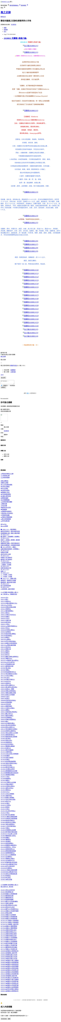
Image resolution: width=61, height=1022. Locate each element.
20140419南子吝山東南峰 (8, 814)
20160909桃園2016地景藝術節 (9, 916)
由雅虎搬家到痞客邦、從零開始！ (10, 549)
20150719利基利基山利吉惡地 (9, 862)
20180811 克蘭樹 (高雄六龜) (15, 38)
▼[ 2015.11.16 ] (5, 561)
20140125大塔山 (5, 809)
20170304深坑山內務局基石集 (9, 874)
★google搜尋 (4, 526)
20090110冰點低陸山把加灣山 (9, 712)
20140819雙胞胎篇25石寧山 (8, 835)
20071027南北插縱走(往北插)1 (9, 673)
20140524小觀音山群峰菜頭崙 (9, 816)
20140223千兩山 (5, 813)
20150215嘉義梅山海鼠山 (8, 858)
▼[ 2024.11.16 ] (5, 584)
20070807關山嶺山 (6, 668)
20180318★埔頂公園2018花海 (9, 956)
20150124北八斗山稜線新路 (8, 854)
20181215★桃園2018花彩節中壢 (9, 974)
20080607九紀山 (5, 696)
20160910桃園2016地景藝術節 (9, 918)
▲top (2, 374)
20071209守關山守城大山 (8, 679)
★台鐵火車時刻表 (6, 496)
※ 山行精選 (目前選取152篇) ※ (9, 592)
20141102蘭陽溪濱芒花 (7, 897)
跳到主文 (3, 16)
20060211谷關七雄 (6, 620)
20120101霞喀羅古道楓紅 (8, 774)
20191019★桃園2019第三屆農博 (9, 979)
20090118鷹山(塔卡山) (7, 713)
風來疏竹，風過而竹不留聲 (8, 580)
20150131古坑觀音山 (6, 856)
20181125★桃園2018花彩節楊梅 (9, 972)
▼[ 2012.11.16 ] (5, 541)
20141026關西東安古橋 (7, 895)
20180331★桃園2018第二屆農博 (9, 960)
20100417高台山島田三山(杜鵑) (9, 733)
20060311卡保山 (5, 624)
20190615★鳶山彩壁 (6, 879)
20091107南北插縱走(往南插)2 (9, 729)
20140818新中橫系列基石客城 (9, 832)
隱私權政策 (39, 1000)
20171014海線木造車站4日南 (9, 935)
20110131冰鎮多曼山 (6, 752)
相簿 (5, 27)
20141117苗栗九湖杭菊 (7, 903)
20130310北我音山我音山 (8, 786)
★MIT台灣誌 (4, 488)
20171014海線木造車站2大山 (9, 932)
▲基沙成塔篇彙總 (6, 519)
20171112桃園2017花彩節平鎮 (9, 945)
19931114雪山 (4, 599)
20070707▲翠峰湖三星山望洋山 (9, 660)
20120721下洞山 (5, 776)
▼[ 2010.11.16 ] (5, 534)
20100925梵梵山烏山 (6, 740)
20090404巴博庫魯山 (6, 717)
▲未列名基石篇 (5, 521)
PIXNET (18, 1000)
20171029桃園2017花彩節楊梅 (9, 937)
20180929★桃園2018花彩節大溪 (9, 970)
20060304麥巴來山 (6, 622)
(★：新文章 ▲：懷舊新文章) (9, 594)
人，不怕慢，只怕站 (6, 574)
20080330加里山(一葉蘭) (7, 689)
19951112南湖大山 (6, 601)
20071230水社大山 (6, 681)
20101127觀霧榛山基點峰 (8, 746)
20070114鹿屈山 (5, 651)
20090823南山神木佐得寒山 (8, 725)
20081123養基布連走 (6, 706)
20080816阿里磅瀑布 (6, 702)
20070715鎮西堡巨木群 (7, 666)
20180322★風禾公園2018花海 (9, 958)
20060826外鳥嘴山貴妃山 (8, 630)
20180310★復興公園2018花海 (9, 954)
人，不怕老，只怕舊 (6, 576)
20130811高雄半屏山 (6, 795)
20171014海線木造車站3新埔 (9, 934)
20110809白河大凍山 (6, 765)
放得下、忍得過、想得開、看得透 (10, 540)
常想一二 (3, 571)
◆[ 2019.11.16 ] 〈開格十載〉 (9, 578)
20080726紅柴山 (5, 698)
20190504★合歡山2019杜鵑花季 (9, 977)
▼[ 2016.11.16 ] (5, 566)
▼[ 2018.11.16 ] (5, 573)
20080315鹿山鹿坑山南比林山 (9, 687)
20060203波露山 (5, 616)
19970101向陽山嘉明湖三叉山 (9, 603)
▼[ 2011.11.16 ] (5, 538)
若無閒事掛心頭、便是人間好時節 (10, 533)
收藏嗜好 (13, 370)
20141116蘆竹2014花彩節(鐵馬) (9, 901)
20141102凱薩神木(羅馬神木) (9, 845)
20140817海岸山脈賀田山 (8, 824)
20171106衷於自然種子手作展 (9, 943)
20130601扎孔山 (5, 792)
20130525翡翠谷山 (6, 790)
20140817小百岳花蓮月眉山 (8, 826)
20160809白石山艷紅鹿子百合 (9, 872)
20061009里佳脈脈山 (6, 635)
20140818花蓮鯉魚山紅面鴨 (8, 830)
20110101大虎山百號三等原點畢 (9, 753)
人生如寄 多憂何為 (6, 562)
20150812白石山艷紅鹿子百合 (9, 864)
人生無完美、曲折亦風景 (8, 589)
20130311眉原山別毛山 (7, 788)
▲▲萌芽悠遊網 (5, 477)
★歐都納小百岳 (5, 492)
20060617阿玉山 (5, 628)
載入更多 (3, 377)
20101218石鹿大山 (6, 748)
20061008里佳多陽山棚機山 (8, 633)
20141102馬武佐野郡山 (7, 843)
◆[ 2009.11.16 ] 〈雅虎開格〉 (9, 529)
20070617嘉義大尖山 (6, 658)
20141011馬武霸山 (6, 841)
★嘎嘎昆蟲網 (4, 498)
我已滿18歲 (4, 1018)
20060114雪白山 (5, 612)
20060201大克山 (5, 618)
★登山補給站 (4, 481)
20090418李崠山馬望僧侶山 (8, 719)
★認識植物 (4, 509)
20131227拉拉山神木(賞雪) (8, 799)
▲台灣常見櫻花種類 (6, 502)
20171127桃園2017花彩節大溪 (9, 949)
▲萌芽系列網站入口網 (7, 473)
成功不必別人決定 (6, 554)
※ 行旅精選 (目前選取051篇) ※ (9, 884)
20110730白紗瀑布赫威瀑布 (8, 761)
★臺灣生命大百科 (6, 507)
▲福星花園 (4, 503)
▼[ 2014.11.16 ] (5, 555)
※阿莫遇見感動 (5, 515)
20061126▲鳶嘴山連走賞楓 (8, 645)
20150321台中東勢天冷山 (8, 860)
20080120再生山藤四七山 (8, 685)
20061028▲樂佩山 (6, 639)
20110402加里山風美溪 (7, 757)
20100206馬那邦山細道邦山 (8, 731)
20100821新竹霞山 (6, 738)
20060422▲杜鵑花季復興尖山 (9, 626)
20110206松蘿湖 (5, 755)
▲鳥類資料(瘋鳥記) (6, 511)
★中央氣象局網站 (6, 494)
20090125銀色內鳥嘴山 (7, 715)
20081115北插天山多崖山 (8, 708)
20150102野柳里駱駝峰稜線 (8, 851)
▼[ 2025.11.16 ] (5, 587)
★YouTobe (4, 524)
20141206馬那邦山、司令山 (8, 847)
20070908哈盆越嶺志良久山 (8, 672)
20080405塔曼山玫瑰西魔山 (8, 691)
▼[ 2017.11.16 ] (5, 569)
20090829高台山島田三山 (8, 727)
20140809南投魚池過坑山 (8, 820)
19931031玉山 (4, 597)
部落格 (6, 29)
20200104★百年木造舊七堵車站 (9, 989)
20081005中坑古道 (6, 704)
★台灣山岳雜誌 (5, 486)
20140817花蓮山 (5, 828)
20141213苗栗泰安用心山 (8, 849)
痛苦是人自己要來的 (6, 559)
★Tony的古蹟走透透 (6, 484)
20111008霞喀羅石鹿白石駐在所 (9, 773)
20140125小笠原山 (6, 805)
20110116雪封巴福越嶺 (7, 750)
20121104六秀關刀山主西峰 (8, 782)
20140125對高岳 (5, 807)
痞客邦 (12, 365)
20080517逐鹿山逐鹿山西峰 (8, 693)
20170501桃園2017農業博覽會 (9, 928)
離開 (9, 1018)
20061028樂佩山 (5, 637)
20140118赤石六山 (6, 801)
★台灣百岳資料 (5, 490)
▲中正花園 (4, 505)
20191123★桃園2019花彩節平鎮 (9, 985)
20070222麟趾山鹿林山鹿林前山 (9, 656)
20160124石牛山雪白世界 (8, 866)
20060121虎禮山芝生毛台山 (8, 614)
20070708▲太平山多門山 (8, 662)
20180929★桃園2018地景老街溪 (9, 964)
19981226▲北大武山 (6, 605)
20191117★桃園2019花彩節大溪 (9, 983)
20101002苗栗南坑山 (6, 742)
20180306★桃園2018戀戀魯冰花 (9, 951)
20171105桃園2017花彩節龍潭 (9, 941)
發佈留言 (3, 387)
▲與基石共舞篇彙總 (6, 517)
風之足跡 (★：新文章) (7, 886)
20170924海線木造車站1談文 (9, 930)
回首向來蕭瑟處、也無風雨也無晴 (10, 545)
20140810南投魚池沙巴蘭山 (8, 822)
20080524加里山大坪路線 (8, 694)
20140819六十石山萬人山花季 (9, 833)
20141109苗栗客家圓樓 (7, 899)
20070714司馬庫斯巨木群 (8, 664)
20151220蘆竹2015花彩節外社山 (9, 909)
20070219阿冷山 (5, 654)
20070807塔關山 (5, 670)
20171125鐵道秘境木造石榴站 (9, 947)
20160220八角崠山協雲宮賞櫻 (9, 870)
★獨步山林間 (4, 482)
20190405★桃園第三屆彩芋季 (9, 975)
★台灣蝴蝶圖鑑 (5, 500)
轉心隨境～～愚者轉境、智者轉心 (10, 536)
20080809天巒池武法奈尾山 (8, 700)
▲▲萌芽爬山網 (5, 475)
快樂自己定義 (4, 552)
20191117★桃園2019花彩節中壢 (9, 981)
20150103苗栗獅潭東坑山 (8, 853)
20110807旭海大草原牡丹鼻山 (9, 763)
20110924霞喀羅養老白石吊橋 (9, 771)
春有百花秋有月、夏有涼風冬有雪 (10, 531)
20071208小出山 (5, 677)
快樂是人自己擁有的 (6, 557)
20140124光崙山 (5, 803)
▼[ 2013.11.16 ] (5, 550)
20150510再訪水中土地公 (8, 907)
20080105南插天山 (6, 683)
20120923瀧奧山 (5, 780)
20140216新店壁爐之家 (7, 892)
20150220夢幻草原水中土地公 (9, 905)
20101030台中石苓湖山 (7, 744)
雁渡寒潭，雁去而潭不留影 (8, 582)
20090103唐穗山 (5, 710)
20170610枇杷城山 (6, 875)
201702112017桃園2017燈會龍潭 (9, 920)
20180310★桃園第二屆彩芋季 (9, 953)
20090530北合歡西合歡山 (8, 723)
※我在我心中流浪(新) (7, 513)
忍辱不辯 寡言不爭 (6, 568)
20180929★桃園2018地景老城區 (9, 968)
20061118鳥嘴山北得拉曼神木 (9, 643)
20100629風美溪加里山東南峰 (9, 736)
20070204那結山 (5, 652)
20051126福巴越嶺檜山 (7, 611)
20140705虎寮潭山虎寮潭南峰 (9, 818)
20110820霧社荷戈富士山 (8, 767)
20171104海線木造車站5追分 (9, 939)
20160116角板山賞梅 (6, 913)
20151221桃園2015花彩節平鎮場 (9, 911)
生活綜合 (13, 24)
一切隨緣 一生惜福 (6, 564)
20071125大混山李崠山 (7, 675)
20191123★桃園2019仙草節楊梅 (9, 987)
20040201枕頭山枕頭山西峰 (8, 607)
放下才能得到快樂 (6, 585)
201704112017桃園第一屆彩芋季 (9, 924)
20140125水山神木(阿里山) (8, 811)
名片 (5, 31)
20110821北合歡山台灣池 (8, 769)
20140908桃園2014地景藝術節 (9, 894)
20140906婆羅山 (5, 837)
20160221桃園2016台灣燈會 (8, 914)
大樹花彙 (13, 372)
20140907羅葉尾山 (6, 839)
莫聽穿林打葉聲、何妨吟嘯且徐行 (10, 543)
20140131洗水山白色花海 (8, 890)
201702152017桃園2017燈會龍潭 (9, 922)
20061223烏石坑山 (6, 647)
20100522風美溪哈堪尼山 (8, 734)
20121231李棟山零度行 (7, 784)
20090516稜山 (4, 721)
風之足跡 (6, 12)
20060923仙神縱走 (6, 632)
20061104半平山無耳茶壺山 (8, 641)
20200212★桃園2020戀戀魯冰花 (9, 991)
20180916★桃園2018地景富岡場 (9, 962)
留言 (15, 365)
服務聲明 (46, 1000)
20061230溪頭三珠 (6, 649)
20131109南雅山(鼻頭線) (7, 797)
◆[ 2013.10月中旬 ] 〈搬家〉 (9, 547)
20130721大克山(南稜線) (7, 793)
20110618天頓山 (5, 759)
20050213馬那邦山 (6, 609)
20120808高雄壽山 (6, 778)
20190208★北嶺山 (6, 877)
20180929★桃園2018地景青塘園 (9, 966)
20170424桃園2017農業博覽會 (9, 926)
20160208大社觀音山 (6, 868)
